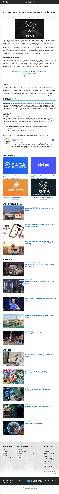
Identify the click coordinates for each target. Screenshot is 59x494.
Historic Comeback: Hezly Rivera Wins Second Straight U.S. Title (40, 299)
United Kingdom (22, 451)
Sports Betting (7, 457)
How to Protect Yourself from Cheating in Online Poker (39, 406)
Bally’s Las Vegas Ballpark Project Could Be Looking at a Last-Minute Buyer (40, 265)
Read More (28, 358)
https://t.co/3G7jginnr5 (29, 73)
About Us (5, 480)
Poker (36, 6)
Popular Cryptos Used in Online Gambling (36, 372)
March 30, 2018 (29, 131)
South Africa (21, 455)
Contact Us (12, 480)
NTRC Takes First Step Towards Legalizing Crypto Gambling (39, 243)
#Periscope (21, 71)
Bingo (5, 450)
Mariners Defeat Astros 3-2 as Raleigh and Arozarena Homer (39, 282)
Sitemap (9, 482)
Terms (4, 482)
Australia (20, 457)
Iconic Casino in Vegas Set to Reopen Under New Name (39, 210)
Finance (25, 6)
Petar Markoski (43, 178)
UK (14, 6)
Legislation (4, 6)
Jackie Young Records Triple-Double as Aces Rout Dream (40, 333)
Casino (31, 6)
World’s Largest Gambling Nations (34, 423)
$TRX (45, 71)
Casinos (6, 451)
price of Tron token (14, 43)
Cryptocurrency (6, 219)
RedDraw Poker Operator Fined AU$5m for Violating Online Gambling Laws (40, 225)
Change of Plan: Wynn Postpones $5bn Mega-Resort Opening (39, 316)
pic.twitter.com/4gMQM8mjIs (13, 128)
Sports (19, 6)
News (32, 451)
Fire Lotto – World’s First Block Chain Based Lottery (12, 197)
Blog (32, 453)
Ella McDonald (35, 206)
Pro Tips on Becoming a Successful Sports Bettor (38, 389)
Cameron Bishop (22, 17)
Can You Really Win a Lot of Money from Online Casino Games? (39, 355)
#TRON (27, 71)
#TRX (42, 71)
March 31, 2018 (38, 76)
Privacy (19, 480)
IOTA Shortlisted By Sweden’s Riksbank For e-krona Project (42, 197)
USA (11, 6)
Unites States (21, 450)
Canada (20, 453)
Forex (5, 453)
